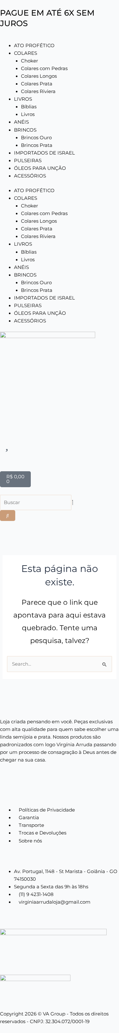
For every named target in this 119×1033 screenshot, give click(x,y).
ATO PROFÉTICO (34, 45)
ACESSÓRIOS (30, 176)
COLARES (25, 53)
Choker (29, 61)
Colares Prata (36, 84)
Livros (28, 114)
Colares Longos (39, 76)
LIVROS (23, 99)
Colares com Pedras (44, 68)
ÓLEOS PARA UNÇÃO (40, 168)
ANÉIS (21, 122)
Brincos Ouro (36, 138)
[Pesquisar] (7, 515)
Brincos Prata (36, 145)
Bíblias (28, 107)
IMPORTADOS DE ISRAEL (44, 153)
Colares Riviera (38, 91)
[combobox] (35, 502)
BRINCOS (25, 130)
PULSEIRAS (28, 160)
